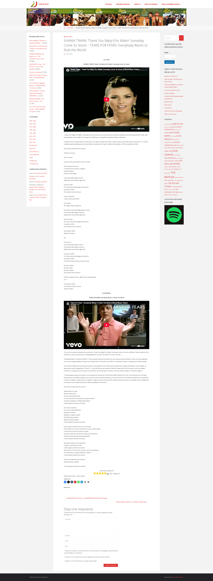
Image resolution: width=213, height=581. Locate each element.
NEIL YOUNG (174, 161)
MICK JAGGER (167, 161)
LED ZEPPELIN (33, 152)
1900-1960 (32, 121)
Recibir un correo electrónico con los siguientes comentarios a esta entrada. (88, 557)
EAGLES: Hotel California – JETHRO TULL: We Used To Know (37, 189)
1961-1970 (32, 124)
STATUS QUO (167, 169)
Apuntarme (169, 62)
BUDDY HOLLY (177, 129)
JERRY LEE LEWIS (171, 148)
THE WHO (175, 192)
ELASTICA (32, 148)
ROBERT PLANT (176, 167)
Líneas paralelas (169, 93)
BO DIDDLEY (33, 145)
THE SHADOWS (176, 186)
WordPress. (180, 577)
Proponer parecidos (41, 173)
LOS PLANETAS (34, 155)
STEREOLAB (33, 161)
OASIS (31, 158)
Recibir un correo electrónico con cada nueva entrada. (81, 561)
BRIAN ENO (173, 127)
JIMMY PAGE (168, 151)
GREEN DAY (176, 145)
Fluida (174, 577)
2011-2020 (32, 139)
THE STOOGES (171, 189)
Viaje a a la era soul (170, 114)
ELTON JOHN (173, 136)
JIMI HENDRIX (179, 148)
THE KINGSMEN (177, 180)
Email (166, 52)
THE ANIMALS (175, 169)
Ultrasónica (168, 108)
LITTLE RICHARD (179, 158)
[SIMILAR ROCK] (34, 4)
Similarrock (32, 176)
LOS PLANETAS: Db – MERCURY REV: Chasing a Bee (38, 197)
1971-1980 (32, 127)
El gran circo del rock (170, 76)
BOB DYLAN (178, 124)
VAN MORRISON (174, 194)
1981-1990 (32, 130)
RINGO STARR (167, 167)
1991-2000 (32, 133)
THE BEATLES (33, 164)
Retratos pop (168, 102)
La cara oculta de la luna (171, 90)
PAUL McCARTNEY (172, 164)
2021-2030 (32, 142)
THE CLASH (178, 177)
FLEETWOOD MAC (168, 142)
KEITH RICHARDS (176, 155)
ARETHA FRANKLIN (168, 124)
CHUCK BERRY (169, 133)
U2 (169, 195)
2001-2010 (70, 28)
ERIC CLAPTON (175, 139)
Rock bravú (167, 105)
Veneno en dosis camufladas (173, 111)
